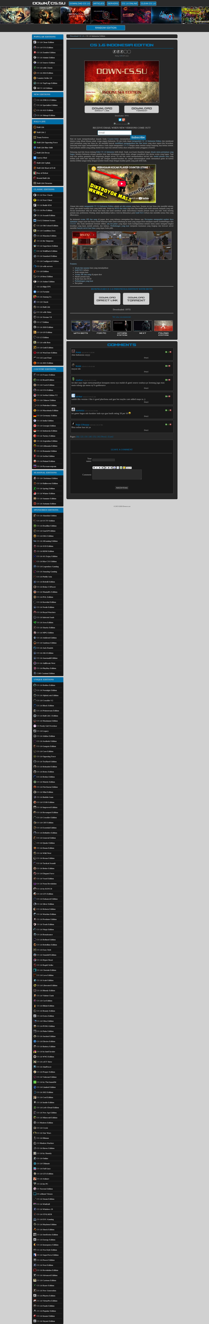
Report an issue (122, 124)
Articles (98, 3)
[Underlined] (102, 467)
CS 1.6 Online (129, 3)
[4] (90, 436)
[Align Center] (108, 467)
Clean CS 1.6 (148, 3)
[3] (86, 436)
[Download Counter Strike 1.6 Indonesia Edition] (141, 113)
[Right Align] (111, 467)
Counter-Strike (113, 139)
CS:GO (73, 224)
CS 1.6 (126, 145)
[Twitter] (120, 119)
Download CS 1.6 (80, 3)
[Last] (110, 436)
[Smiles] (124, 467)
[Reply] (146, 358)
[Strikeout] (99, 467)
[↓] (170, 352)
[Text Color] (114, 467)
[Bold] (94, 467)
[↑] (166, 352)
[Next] (103, 436)
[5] (94, 436)
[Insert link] (117, 467)
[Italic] (96, 467)
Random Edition (105, 27)
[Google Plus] (123, 119)
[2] (82, 436)
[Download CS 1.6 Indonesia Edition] (102, 113)
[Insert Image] (121, 467)
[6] (98, 436)
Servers (113, 3)
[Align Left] (105, 467)
